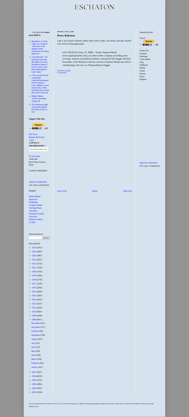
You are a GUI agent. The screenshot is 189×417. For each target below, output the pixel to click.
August (34, 339)
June (33, 347)
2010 (34, 312)
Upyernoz (33, 216)
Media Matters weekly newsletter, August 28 (39, 98)
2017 (34, 284)
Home (94, 191)
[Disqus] (94, 113)
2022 (34, 264)
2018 (34, 280)
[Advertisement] (94, 20)
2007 (34, 372)
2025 (34, 251)
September (35, 335)
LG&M (32, 222)
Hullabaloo (33, 202)
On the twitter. (34, 156)
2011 (34, 308)
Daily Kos (33, 199)
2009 (34, 315)
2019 (34, 275)
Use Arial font (37, 32)
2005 (34, 380)
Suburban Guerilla (36, 214)
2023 (34, 260)
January (34, 367)
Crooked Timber (35, 205)
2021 (34, 267)
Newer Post (62, 191)
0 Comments (61, 73)
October (34, 331)
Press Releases (66, 35)
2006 (34, 376)
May (33, 351)
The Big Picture (35, 208)
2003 (34, 388)
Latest (31, 140)
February (35, 363)
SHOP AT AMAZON (38, 182)
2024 (34, 255)
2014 (34, 295)
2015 (34, 291)
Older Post (127, 191)
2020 (34, 271)
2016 (34, 288)
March (34, 359)
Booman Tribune (36, 219)
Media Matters (35, 196)
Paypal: (143, 38)
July (33, 343)
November (35, 327)
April (33, 355)
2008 (34, 319)
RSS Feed (33, 134)
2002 (34, 392)
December (35, 323)
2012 (34, 304)
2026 (34, 247)
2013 (34, 299)
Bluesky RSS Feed (36, 137)
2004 (34, 384)
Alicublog (33, 211)
